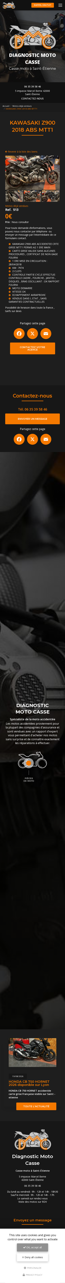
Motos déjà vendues (22, 106)
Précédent (10, 172)
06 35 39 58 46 (32, 86)
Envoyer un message (32, 418)
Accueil (6, 106)
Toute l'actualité (36, 1106)
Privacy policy (33, 1274)
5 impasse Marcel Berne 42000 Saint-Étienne (32, 92)
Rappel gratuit (42, 5)
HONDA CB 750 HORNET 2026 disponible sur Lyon (29, 1083)
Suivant (54, 172)
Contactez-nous (32, 98)
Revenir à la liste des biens (22, 151)
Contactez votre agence (32, 348)
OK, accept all (34, 1247)
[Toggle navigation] (60, 5)
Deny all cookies (33, 1257)
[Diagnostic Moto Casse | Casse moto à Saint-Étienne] (9, 5)
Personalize (34, 1267)
